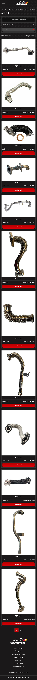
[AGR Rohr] (18, 51)
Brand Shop (18, 657)
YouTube (20, 664)
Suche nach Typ (8, 25)
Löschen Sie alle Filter (18, 20)
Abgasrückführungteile (21, 10)
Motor (11, 10)
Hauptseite (18, 648)
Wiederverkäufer (18, 654)
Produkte (4, 10)
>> (24, 630)
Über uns (18, 651)
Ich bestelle (18, 74)
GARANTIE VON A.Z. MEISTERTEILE (18, 672)
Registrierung (18, 667)
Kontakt (18, 660)
